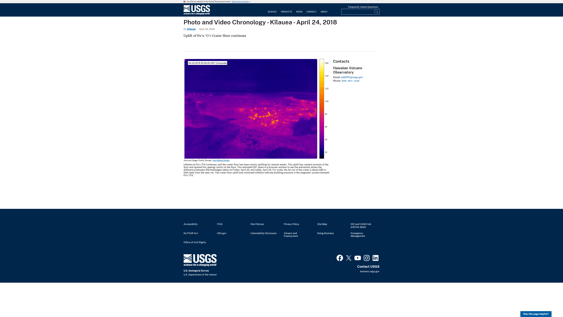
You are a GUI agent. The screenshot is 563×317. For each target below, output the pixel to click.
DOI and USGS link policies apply (361, 225)
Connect (311, 12)
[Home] (197, 14)
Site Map (322, 224)
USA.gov (221, 233)
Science (272, 12)
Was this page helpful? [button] (536, 314)
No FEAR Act (191, 233)
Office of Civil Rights (195, 242)
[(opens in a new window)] (340, 257)
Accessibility (191, 224)
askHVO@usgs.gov (352, 77)
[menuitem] (272, 10)
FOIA (220, 224)
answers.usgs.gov (369, 271)
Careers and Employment (291, 234)
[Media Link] (257, 109)
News (299, 12)
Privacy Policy (291, 224)
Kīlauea (191, 29)
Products (286, 12)
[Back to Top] (552, 306)
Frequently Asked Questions (363, 7)
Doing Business (325, 233)
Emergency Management (358, 234)
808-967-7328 (350, 80)
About (324, 12)
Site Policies (257, 224)
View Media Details (221, 160)
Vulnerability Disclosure (263, 233)
